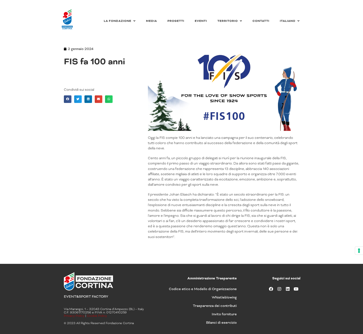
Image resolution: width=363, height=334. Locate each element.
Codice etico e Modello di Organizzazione (203, 289)
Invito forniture (224, 314)
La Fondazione (117, 21)
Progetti (175, 21)
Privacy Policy (74, 316)
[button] (67, 99)
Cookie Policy (97, 316)
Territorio (227, 21)
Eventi (201, 21)
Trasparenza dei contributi (215, 306)
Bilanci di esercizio (221, 322)
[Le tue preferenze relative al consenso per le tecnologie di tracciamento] (359, 251)
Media (151, 21)
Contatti (261, 21)
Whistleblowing (224, 297)
